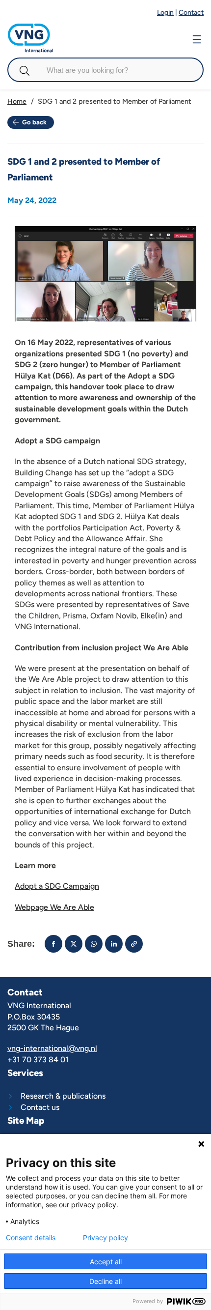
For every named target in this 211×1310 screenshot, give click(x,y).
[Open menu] (197, 38)
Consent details (30, 1238)
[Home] (30, 28)
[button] (53, 944)
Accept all (106, 1261)
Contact (191, 12)
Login (165, 12)
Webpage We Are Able (54, 907)
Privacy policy (105, 1238)
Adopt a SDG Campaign (57, 886)
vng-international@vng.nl (52, 1048)
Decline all (105, 1281)
